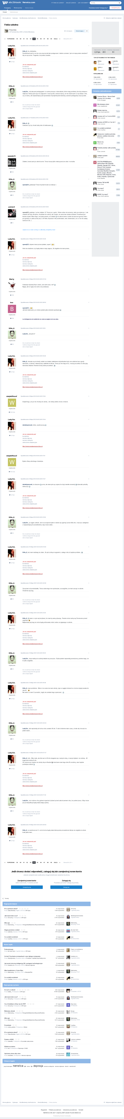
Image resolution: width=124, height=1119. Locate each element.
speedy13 (12, 156)
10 (12, 223)
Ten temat (112, 2)
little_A (11, 86)
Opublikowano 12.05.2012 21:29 (33, 612)
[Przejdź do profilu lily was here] (68, 931)
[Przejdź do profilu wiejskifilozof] (12, 403)
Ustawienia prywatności (70, 1110)
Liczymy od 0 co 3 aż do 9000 (106, 116)
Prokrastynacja (8, 949)
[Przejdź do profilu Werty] (12, 286)
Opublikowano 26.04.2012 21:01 (34, 45)
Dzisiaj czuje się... (102, 110)
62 (27, 38)
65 (37, 38)
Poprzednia (10, 38)
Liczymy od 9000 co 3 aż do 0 (106, 122)
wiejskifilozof (11, 396)
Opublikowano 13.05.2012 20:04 (33, 723)
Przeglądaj (7, 8)
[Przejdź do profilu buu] (12, 309)
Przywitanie (8, 1025)
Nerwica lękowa (30, 965)
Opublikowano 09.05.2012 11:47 (33, 479)
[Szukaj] (119, 2)
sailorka (10, 932)
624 (12, 318)
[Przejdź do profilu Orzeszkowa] (68, 1054)
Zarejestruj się (115, 7)
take (72, 937)
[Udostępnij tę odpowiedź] (88, 45)
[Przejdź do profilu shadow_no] (68, 957)
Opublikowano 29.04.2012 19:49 (35, 207)
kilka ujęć (7, 923)
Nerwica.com (29, 2)
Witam (25, 1027)
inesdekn (10, 1055)
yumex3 (11, 207)
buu (11, 302)
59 (17, 38)
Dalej (55, 38)
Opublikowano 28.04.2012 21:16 (34, 179)
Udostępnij (68, 31)
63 (30, 38)
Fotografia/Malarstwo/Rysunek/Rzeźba (34, 924)
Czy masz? (100, 188)
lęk (31, 1066)
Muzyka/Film (28, 972)
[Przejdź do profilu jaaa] (94, 156)
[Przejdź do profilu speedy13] (12, 162)
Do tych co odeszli (10, 990)
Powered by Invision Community (62, 1116)
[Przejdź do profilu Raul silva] (68, 1005)
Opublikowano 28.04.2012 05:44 (35, 156)
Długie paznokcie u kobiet (12, 930)
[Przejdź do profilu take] (68, 938)
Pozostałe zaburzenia (27, 1041)
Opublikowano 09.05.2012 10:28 (33, 356)
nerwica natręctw (49, 1066)
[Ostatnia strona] (60, 39)
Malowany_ (11, 924)
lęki (25, 1066)
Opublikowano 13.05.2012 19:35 (33, 653)
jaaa (102, 157)
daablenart (104, 106)
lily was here (74, 930)
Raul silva (73, 1004)
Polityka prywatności (55, 1110)
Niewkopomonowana (77, 915)
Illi (71, 989)
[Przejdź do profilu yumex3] (12, 213)
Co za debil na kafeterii (11, 937)
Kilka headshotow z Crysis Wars (13, 970)
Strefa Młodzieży (29, 32)
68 (47, 38)
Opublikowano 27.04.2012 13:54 (34, 117)
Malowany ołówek (9, 1011)
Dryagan (103, 100)
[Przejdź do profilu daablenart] (94, 105)
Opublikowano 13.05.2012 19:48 (33, 682)
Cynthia (10, 939)
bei (9, 1048)
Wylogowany (11, 958)
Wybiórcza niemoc (9, 1046)
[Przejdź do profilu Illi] (68, 991)
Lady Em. (11, 46)
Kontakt (81, 1110)
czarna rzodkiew (76, 1039)
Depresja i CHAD (23, 1048)
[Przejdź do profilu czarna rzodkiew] (68, 1040)
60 (20, 38)
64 (34, 38)
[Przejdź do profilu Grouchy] (68, 909)
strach (67, 1066)
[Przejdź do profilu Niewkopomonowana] (68, 916)
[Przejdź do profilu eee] (94, 142)
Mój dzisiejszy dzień (103, 104)
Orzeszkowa (74, 1053)
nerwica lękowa (59, 1066)
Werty (11, 279)
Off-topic (28, 910)
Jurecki (103, 118)
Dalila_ (10, 991)
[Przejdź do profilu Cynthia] (68, 1026)
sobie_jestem (11, 1027)
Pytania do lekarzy (57, 2)
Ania (14, 30)
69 (51, 38)
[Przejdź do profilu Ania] (6, 31)
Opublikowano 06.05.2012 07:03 (33, 279)
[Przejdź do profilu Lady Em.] (12, 52)
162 (12, 172)
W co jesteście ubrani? (11, 908)
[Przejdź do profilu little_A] (12, 92)
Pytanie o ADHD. (9, 1039)
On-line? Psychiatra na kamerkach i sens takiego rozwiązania (22, 956)
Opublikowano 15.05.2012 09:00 (33, 824)
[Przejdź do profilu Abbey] (95, 62)
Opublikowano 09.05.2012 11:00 (33, 396)
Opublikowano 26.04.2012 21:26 (34, 86)
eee (102, 143)
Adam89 (10, 1041)
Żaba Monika (11, 910)
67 (44, 38)
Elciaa (72, 1011)
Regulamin (44, 1110)
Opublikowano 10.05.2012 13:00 (33, 547)
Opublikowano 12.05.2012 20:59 (33, 583)
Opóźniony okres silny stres (12, 1053)
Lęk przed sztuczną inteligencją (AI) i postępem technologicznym (23, 963)
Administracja (14, 12)
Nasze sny (100, 142)
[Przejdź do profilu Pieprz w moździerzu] (68, 950)
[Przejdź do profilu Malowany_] (68, 924)
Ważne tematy (29, 8)
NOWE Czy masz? (102, 194)
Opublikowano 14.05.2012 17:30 (33, 795)
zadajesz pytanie (102, 155)
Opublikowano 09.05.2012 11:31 (33, 455)
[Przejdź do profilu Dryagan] (94, 97)
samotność (72, 1066)
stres (28, 1066)
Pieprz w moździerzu (77, 949)
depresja (38, 1065)
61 (23, 38)
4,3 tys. (12, 61)
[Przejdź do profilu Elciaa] (68, 1012)
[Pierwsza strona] (5, 39)
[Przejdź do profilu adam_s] (95, 68)
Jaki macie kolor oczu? (11, 915)
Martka (103, 178)
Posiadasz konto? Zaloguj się (98, 8)
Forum (5, 12)
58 (13, 102)
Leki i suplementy (83, 2)
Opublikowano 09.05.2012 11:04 (33, 419)
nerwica (18, 1065)
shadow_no (74, 956)
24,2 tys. (12, 412)
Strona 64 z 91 (68, 38)
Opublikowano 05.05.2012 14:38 (33, 239)
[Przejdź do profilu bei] (68, 1047)
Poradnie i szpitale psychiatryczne (36, 958)
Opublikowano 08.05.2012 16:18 (33, 328)
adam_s (100, 67)
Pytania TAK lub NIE (103, 182)
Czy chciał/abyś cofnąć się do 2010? (15, 1004)
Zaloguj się (66, 887)
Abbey (99, 61)
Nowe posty (18, 8)
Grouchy (73, 908)
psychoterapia (8, 1066)
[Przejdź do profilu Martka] (94, 162)
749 (12, 295)
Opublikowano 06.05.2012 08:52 (33, 302)
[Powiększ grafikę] (28, 123)
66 (41, 38)
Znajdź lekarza (71, 2)
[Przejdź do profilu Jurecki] (94, 117)
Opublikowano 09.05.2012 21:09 (33, 517)
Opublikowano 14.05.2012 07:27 (33, 752)
